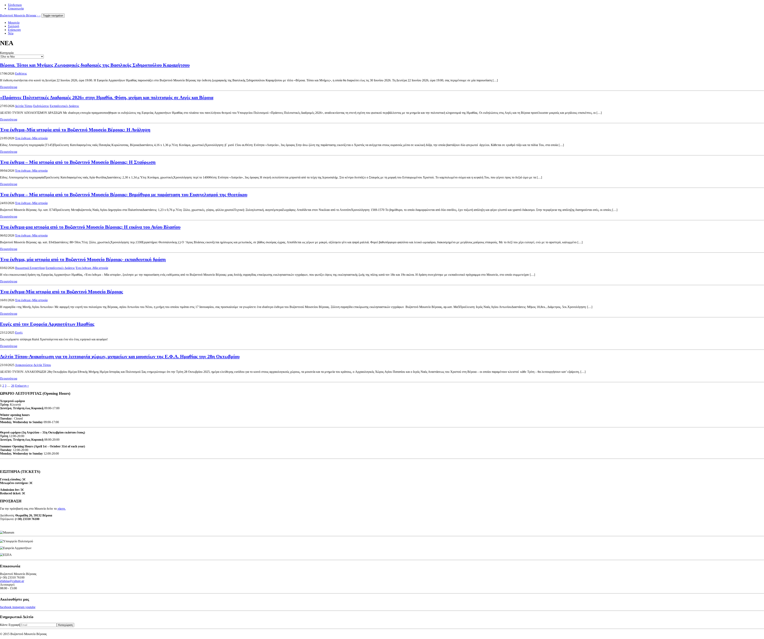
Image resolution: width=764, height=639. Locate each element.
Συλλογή (13, 26)
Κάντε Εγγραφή (10, 624)
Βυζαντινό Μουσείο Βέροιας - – (20, 15)
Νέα (10, 33)
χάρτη (61, 508)
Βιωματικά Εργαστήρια (30, 268)
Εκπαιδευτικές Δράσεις (64, 106)
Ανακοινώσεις (24, 365)
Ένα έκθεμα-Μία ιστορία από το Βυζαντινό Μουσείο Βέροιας (61, 291)
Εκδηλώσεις (41, 106)
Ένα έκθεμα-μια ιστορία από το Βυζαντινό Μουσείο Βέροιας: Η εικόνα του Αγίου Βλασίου (90, 227)
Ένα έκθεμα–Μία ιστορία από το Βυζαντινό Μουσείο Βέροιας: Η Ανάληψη (75, 129)
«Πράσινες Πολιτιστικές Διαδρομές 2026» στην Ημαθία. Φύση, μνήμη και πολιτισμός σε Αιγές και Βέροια (106, 97)
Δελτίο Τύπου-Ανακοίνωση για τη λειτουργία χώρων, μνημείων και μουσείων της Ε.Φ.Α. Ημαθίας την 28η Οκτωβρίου (120, 356)
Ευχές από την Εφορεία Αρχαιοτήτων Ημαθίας (47, 324)
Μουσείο (13, 22)
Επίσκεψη (14, 29)
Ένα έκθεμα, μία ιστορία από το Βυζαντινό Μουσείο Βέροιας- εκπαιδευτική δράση (83, 259)
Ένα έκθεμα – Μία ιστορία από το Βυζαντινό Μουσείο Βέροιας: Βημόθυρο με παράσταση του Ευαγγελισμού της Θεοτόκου (123, 194)
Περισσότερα (8, 87)
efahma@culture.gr (12, 581)
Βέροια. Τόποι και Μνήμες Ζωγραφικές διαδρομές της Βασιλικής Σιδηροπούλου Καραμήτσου (95, 65)
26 (12, 385)
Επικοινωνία (16, 8)
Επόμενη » (22, 385)
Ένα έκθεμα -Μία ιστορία (31, 138)
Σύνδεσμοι (15, 5)
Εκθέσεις (21, 73)
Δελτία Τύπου (23, 106)
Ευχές (19, 332)
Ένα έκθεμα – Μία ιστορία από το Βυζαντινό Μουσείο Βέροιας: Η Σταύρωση (78, 162)
